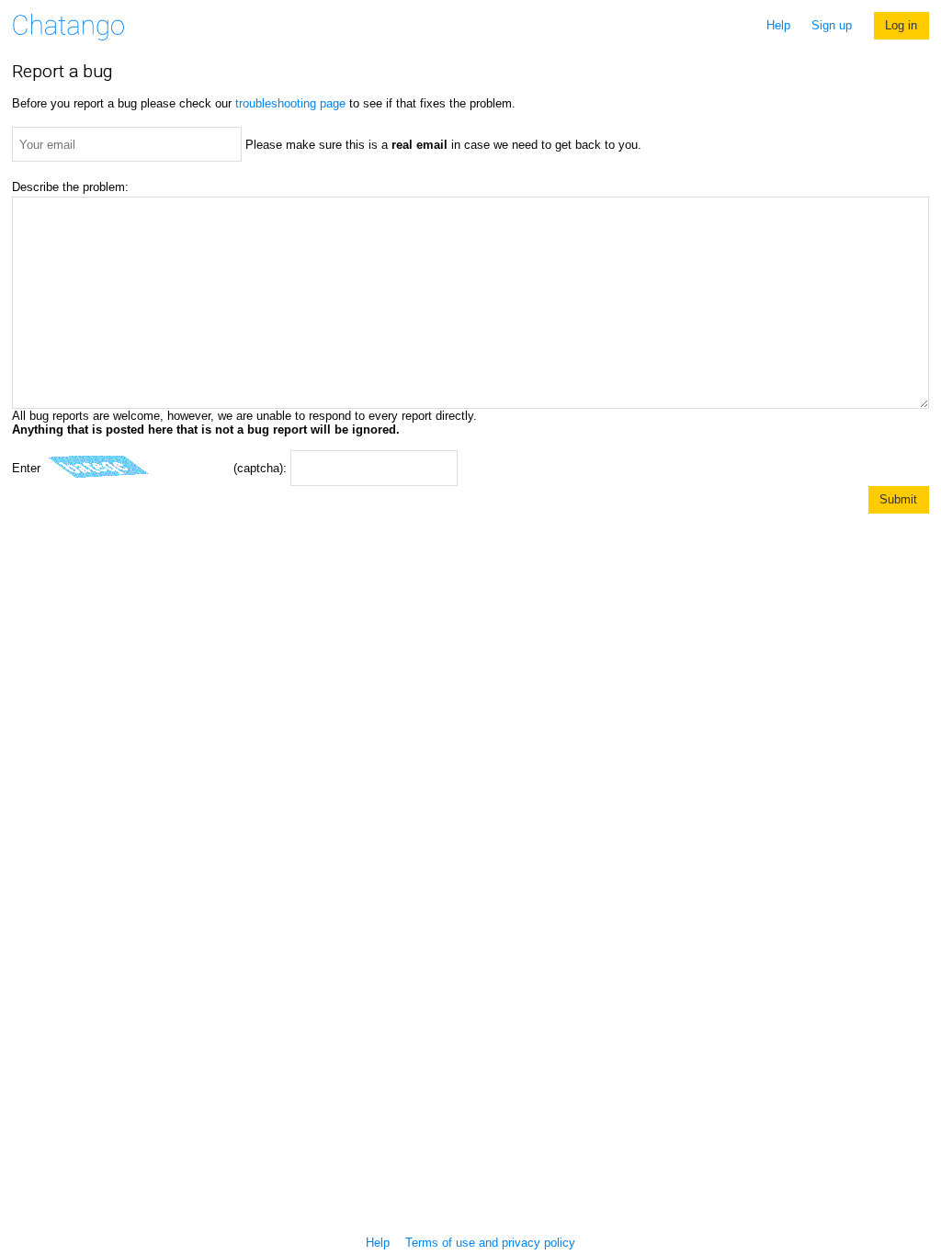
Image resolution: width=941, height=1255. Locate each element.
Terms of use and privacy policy (490, 1242)
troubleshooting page (290, 103)
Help (778, 25)
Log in (901, 25)
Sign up (831, 25)
